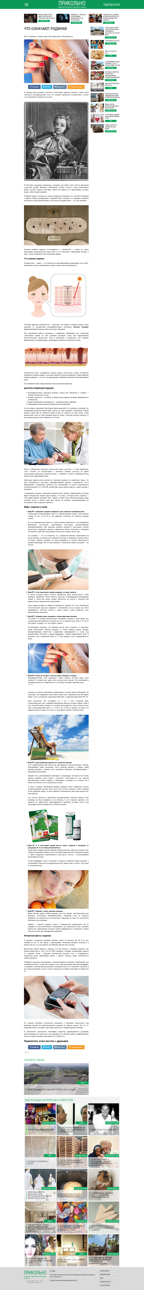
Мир (101, 1278)
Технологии (105, 1285)
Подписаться (111, 5)
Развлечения (105, 1274)
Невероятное (105, 1281)
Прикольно (104, 1271)
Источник (26, 1052)
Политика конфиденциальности (63, 1280)
